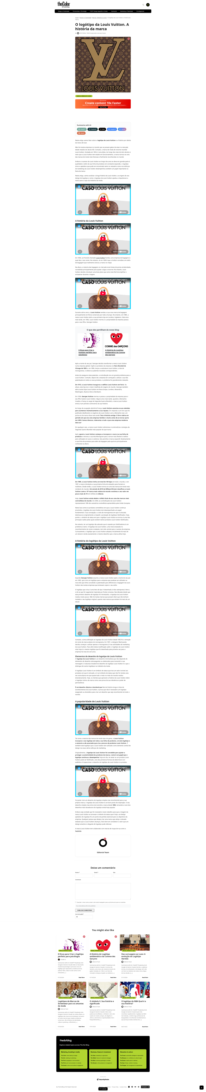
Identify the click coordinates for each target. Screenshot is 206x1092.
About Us (101, 1087)
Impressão (114, 11)
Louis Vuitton (100, 258)
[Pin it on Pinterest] (128, 39)
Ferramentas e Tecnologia (79, 11)
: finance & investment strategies (101, 1058)
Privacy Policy (115, 1087)
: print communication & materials (71, 1063)
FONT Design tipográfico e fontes (99, 11)
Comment (78, 879)
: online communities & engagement (72, 1065)
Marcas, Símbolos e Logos (99, 17)
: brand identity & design (69, 1055)
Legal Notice (108, 1087)
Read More (82, 977)
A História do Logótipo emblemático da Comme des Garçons (102, 956)
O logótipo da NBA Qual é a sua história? (133, 1002)
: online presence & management (101, 1063)
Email (96, 872)
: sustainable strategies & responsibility (131, 1055)
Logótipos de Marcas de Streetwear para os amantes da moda (71, 1003)
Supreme (78, 831)
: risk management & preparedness (131, 1065)
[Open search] (143, 4)
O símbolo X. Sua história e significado (102, 1002)
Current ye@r (79, 914)
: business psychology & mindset (100, 1060)
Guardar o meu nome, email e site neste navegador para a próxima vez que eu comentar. (101, 902)
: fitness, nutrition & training (128, 1063)
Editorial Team (85, 33)
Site (114, 872)
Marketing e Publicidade (126, 11)
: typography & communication (70, 1060)
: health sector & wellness (128, 1060)
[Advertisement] (104, 115)
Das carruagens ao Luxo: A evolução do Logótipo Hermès (133, 956)
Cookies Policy (123, 1087)
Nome (77, 872)
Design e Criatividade (63, 11)
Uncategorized (140, 11)
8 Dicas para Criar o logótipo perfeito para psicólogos (71, 955)
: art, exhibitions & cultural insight (131, 1058)
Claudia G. (63, 959)
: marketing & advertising (68, 1058)
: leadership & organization (99, 1055)
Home (77, 17)
